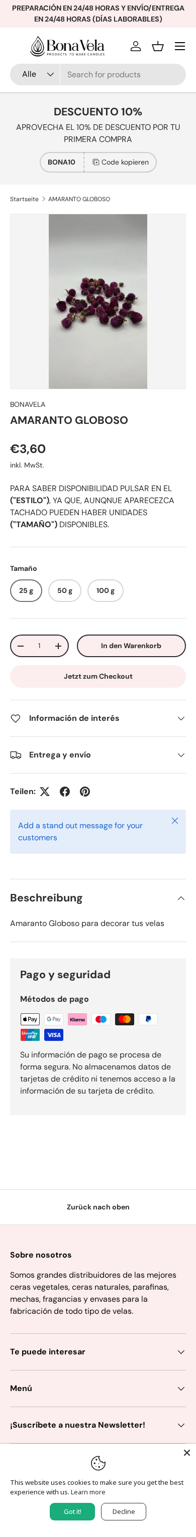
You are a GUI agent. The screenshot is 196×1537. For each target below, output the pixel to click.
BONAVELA (27, 404)
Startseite (24, 199)
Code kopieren (125, 162)
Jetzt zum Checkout (98, 676)
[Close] (187, 1453)
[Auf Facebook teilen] (65, 792)
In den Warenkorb (131, 645)
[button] (158, 46)
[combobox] (98, 74)
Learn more (88, 1491)
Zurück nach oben (98, 1206)
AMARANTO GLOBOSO (79, 199)
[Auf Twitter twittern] (45, 792)
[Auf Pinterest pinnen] (85, 792)
